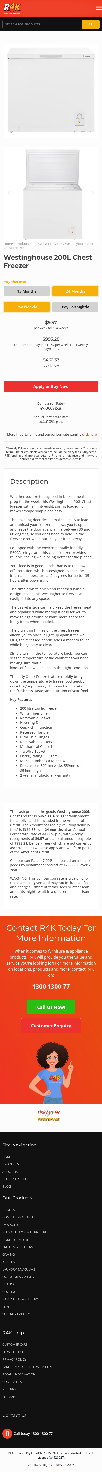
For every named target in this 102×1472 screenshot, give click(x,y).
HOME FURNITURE (15, 1239)
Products (22, 243)
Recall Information (18, 1374)
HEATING (8, 1284)
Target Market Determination (27, 1367)
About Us (10, 1171)
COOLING (9, 1291)
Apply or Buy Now (51, 386)
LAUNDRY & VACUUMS (18, 1269)
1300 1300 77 (51, 986)
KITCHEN (8, 1262)
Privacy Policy (14, 1359)
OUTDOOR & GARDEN (18, 1277)
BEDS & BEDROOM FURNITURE (24, 1232)
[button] (9, 193)
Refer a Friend (14, 1179)
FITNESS (8, 1306)
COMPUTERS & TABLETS (19, 1217)
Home (8, 243)
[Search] (91, 24)
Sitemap (8, 1396)
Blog (6, 1186)
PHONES (8, 1210)
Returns (9, 1389)
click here (89, 434)
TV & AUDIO (11, 1224)
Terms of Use (13, 1352)
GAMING (8, 1254)
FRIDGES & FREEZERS (47, 243)
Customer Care (14, 1344)
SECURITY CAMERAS (16, 1314)
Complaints (12, 1381)
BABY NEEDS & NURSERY (20, 1299)
